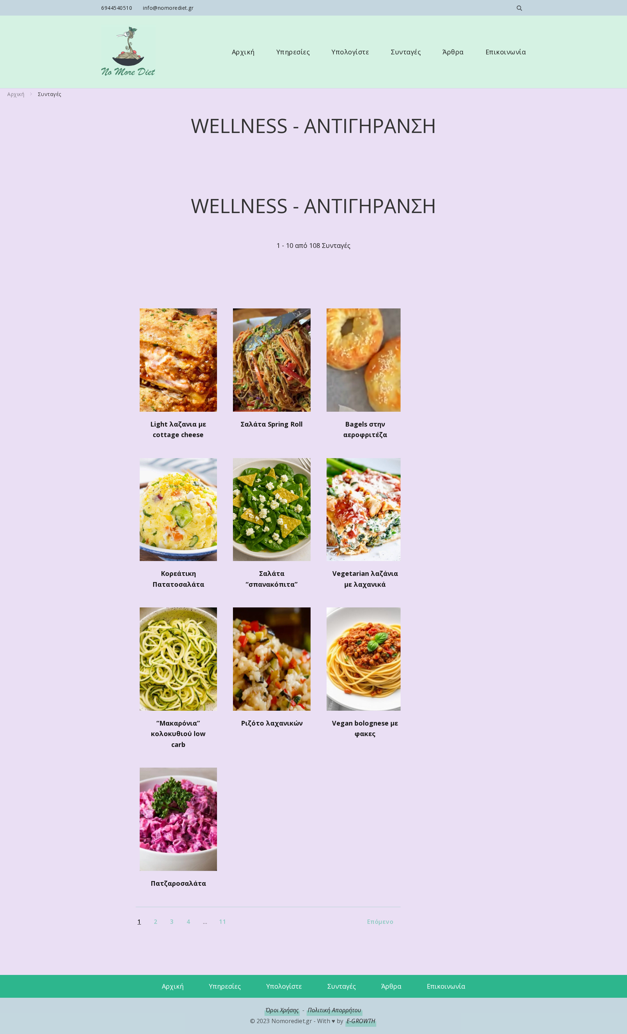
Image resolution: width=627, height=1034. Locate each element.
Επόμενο (380, 922)
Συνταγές (406, 51)
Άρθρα (453, 51)
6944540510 (116, 7)
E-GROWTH (361, 1021)
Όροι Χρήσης (282, 1010)
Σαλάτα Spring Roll (272, 424)
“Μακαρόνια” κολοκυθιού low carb (178, 734)
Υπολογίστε (350, 51)
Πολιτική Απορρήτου (334, 1010)
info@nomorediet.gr (168, 7)
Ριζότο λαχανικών (272, 723)
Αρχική (243, 51)
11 (222, 922)
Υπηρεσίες (293, 51)
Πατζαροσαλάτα (178, 883)
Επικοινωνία (505, 51)
